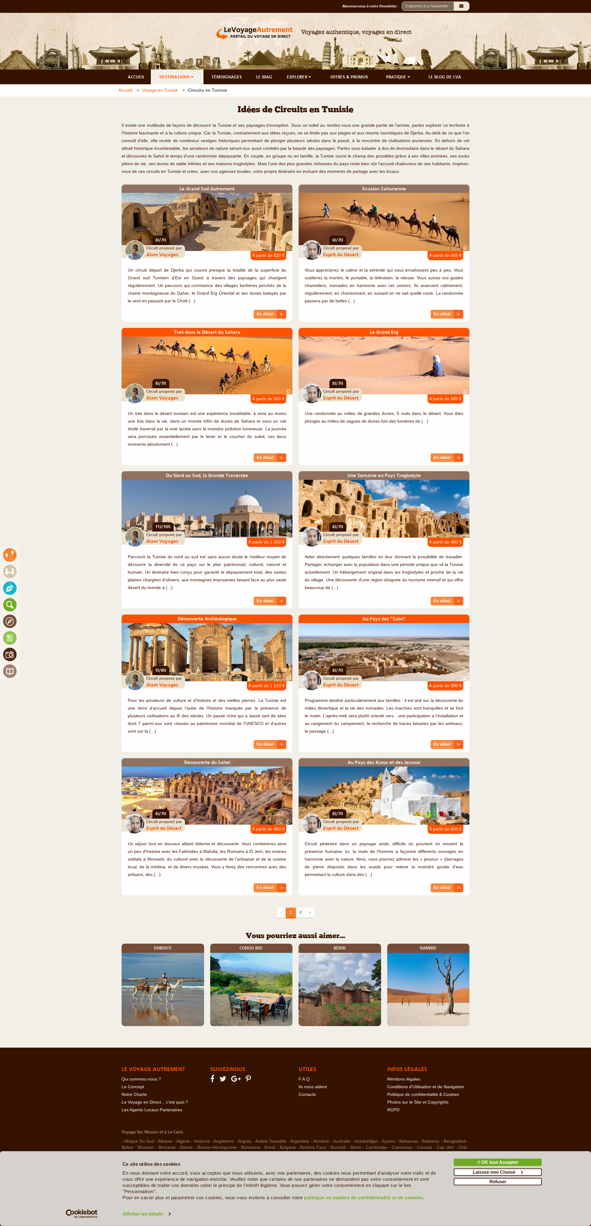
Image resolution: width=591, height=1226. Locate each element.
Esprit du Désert (341, 254)
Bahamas (408, 1141)
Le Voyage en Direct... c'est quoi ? (155, 1102)
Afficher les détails (143, 1213)
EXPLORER (297, 76)
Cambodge (376, 1147)
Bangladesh (455, 1141)
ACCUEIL (136, 76)
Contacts (307, 1094)
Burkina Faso (313, 1147)
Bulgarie (288, 1147)
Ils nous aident (313, 1087)
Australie (341, 1141)
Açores (388, 1141)
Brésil (269, 1147)
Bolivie (186, 1147)
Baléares (430, 1141)
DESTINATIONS (175, 76)
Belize (127, 1147)
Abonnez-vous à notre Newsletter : (372, 6)
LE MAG (264, 76)
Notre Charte (134, 1094)
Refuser (497, 1181)
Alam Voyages (162, 254)
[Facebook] (213, 1080)
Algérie (183, 1141)
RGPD (393, 1110)
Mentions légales (403, 1079)
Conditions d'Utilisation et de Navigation (425, 1087)
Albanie (165, 1141)
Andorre (202, 1141)
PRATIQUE (397, 76)
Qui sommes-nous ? (141, 1079)
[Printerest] (249, 1080)
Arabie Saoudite (270, 1141)
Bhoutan (146, 1147)
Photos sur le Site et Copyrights (417, 1102)
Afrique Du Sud (139, 1141)
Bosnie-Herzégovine (217, 1147)
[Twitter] (223, 1080)
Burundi (338, 1147)
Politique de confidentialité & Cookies (423, 1094)
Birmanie (167, 1147)
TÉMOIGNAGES (226, 76)
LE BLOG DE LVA (444, 76)
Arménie (321, 1141)
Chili (462, 1147)
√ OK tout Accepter (497, 1162)
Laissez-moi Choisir (494, 1171)
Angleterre (223, 1141)
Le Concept (133, 1087)
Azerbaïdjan (366, 1141)
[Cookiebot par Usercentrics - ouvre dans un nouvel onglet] (82, 1214)
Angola (244, 1141)
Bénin (355, 1147)
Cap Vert (445, 1147)
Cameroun (402, 1147)
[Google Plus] (237, 1080)
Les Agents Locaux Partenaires (152, 1110)
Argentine (299, 1141)
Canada (424, 1147)
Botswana (250, 1147)
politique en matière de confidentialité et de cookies (363, 1197)
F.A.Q (304, 1079)
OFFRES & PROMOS (349, 76)
